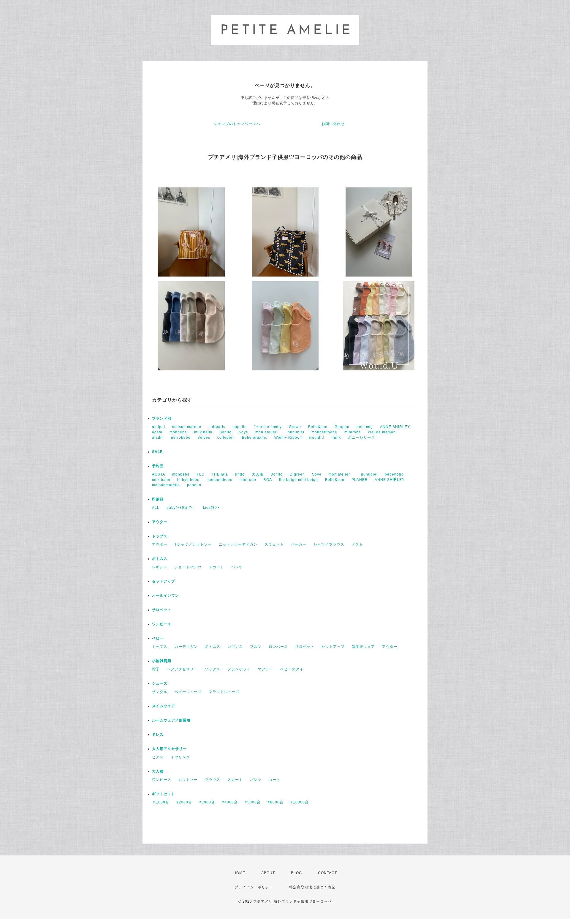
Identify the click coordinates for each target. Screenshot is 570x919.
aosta (157, 432)
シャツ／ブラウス (329, 544)
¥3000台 (207, 802)
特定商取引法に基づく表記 (312, 887)
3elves (204, 437)
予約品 (158, 466)
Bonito (225, 432)
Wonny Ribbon (288, 437)
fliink (336, 437)
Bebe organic (254, 437)
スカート (216, 567)
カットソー (188, 780)
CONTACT (327, 873)
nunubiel (296, 432)
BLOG (296, 873)
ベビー (158, 638)
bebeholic (394, 474)
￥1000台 (160, 802)
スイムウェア (163, 706)
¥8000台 (276, 802)
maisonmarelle (166, 485)
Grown (295, 427)
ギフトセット (163, 794)
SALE (157, 452)
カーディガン (186, 647)
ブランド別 (161, 418)
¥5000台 (253, 802)
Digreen (297, 474)
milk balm (203, 432)
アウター (159, 522)
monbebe (178, 432)
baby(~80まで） (181, 508)
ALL (155, 508)
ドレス (158, 734)
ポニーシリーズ (361, 437)
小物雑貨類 (161, 661)
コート (274, 780)
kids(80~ (211, 508)
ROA (267, 480)
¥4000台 (230, 802)
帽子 (156, 669)
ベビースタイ (291, 669)
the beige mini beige (298, 480)
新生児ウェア (363, 647)
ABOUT (268, 873)
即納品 (158, 499)
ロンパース (278, 647)
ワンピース (161, 624)
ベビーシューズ (188, 692)
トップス (159, 536)
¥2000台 (184, 802)
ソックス (212, 669)
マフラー (265, 669)
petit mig (365, 427)
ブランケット (239, 669)
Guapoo (342, 427)
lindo (240, 474)
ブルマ (256, 647)
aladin (158, 437)
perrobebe (181, 437)
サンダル (159, 692)
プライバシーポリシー (254, 887)
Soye (243, 432)
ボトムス (159, 559)
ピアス (158, 757)
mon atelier (268, 432)
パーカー (298, 544)
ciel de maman (382, 432)
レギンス (159, 567)
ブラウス (212, 780)
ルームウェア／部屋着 (171, 720)
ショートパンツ (188, 567)
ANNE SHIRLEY (395, 427)
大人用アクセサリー (169, 749)
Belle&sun (317, 427)
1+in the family (268, 427)
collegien (226, 437)
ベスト (357, 544)
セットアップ (163, 581)
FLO (201, 474)
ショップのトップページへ (237, 124)
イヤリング (180, 757)
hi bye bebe (188, 480)
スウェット (274, 544)
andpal (158, 427)
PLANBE (360, 480)
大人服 (257, 474)
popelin (239, 427)
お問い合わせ (333, 124)
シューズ (159, 683)
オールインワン (165, 595)
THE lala (220, 474)
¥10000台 (300, 802)
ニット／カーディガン (238, 544)
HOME (239, 873)
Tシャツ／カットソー (193, 544)
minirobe (352, 432)
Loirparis (216, 427)
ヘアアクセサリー (182, 669)
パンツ (237, 567)
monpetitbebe (324, 432)
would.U (316, 437)
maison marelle (186, 427)
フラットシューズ (224, 692)
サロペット (161, 610)
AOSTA (158, 474)
